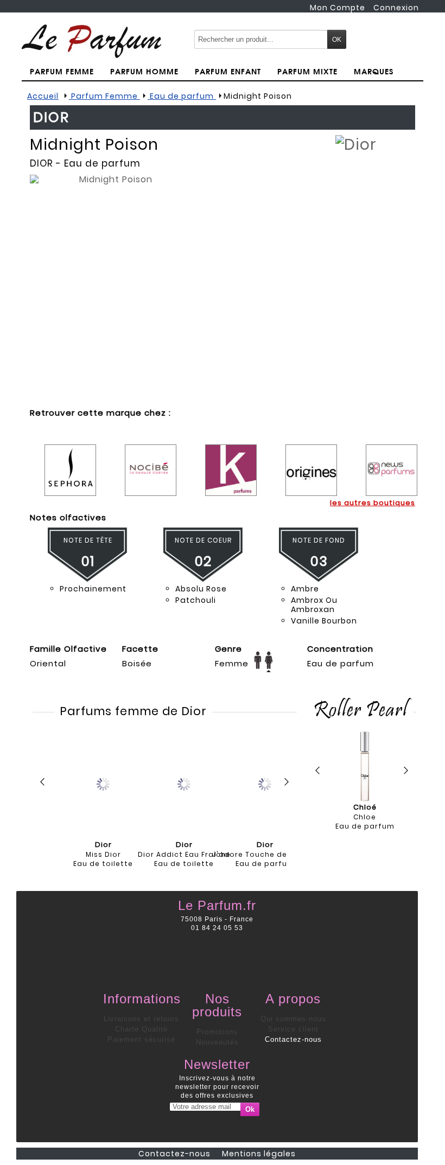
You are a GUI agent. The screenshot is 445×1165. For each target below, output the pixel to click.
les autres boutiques (372, 503)
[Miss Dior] (103, 783)
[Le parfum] (91, 40)
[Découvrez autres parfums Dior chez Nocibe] (150, 462)
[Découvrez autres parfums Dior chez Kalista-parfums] (231, 462)
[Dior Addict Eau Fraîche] (184, 783)
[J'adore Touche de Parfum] (265, 783)
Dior (41, 163)
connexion (396, 7)
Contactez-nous (293, 1039)
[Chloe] (365, 766)
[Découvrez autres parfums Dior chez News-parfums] (391, 462)
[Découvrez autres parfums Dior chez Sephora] (70, 462)
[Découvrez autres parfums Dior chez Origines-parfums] (311, 462)
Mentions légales (259, 1153)
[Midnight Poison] (111, 289)
